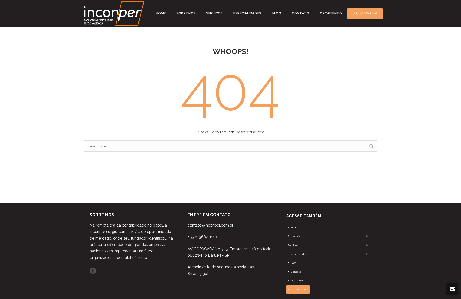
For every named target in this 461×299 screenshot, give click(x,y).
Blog (276, 13)
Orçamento (331, 13)
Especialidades (247, 13)
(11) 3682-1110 (365, 13)
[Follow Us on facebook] (93, 271)
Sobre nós (186, 13)
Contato (300, 13)
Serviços (214, 13)
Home (161, 13)
